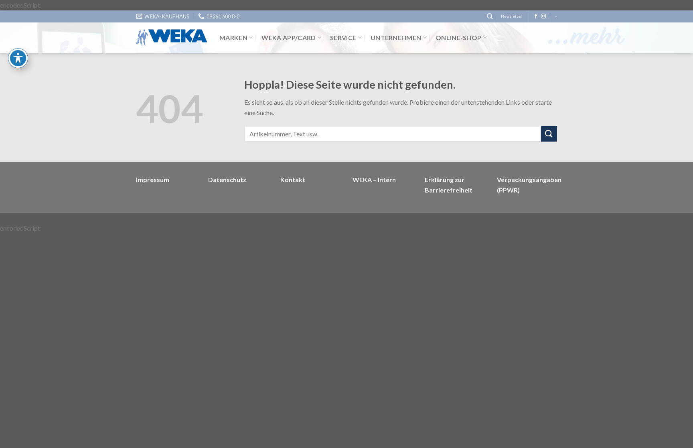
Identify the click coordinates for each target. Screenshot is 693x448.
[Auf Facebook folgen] (535, 16)
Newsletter (511, 16)
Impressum (152, 179)
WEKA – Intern (374, 179)
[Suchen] (490, 16)
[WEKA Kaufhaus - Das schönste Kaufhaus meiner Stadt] (171, 38)
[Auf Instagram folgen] (543, 16)
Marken (233, 37)
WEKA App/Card (288, 37)
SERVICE (343, 37)
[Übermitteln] (549, 134)
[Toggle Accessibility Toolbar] (18, 58)
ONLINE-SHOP (459, 37)
